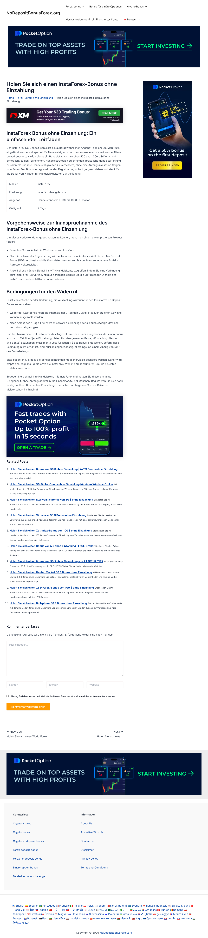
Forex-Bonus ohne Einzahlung (35, 97)
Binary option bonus (25, 867)
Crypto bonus (21, 832)
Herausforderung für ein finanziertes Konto (92, 19)
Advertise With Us (92, 832)
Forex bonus (73, 6)
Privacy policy (89, 858)
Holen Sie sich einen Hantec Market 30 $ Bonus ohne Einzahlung (51, 572)
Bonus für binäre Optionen (105, 6)
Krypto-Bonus (135, 6)
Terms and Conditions (94, 867)
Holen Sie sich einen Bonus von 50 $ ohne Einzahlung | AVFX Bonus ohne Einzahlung (63, 469)
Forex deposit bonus (25, 849)
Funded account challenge (29, 876)
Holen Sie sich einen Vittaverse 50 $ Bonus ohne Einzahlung (48, 515)
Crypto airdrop (22, 823)
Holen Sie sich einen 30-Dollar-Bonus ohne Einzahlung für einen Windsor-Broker (61, 484)
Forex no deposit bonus (27, 858)
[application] (82, 6)
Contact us (87, 841)
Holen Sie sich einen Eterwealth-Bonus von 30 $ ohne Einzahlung (51, 499)
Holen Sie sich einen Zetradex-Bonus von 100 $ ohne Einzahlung (51, 530)
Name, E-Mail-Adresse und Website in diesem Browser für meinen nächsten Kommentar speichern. (64, 696)
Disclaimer (87, 849)
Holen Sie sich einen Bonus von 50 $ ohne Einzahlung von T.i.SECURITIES (56, 561)
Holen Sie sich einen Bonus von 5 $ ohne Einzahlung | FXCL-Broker (52, 546)
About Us (86, 823)
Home (10, 97)
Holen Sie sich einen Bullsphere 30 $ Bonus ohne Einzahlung (48, 603)
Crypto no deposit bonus (28, 841)
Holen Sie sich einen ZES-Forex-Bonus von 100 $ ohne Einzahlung (52, 587)
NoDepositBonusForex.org (33, 12)
